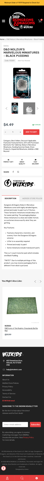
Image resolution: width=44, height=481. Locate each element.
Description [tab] (10, 198)
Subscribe (35, 424)
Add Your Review (24, 61)
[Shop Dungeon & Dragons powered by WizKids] (22, 21)
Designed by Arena (22, 469)
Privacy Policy (28, 438)
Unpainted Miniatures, (19, 149)
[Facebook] (13, 172)
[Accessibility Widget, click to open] (3, 468)
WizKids (6, 45)
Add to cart (31, 132)
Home (2, 39)
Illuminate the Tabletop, (13, 145)
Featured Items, (17, 143)
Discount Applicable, (28, 141)
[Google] (18, 172)
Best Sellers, (16, 141)
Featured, (7, 143)
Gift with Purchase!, (31, 143)
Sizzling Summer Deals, (21, 147)
